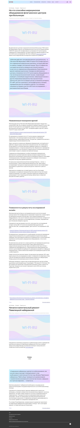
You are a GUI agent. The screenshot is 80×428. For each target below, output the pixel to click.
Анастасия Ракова (41, 54)
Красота (44, 2)
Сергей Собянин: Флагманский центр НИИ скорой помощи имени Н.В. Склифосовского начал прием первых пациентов (29, 231)
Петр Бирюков (29, 347)
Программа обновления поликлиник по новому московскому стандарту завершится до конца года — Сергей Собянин (29, 298)
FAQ (9, 412)
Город (48, 2)
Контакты (10, 417)
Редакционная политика (13, 419)
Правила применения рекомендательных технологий (18, 421)
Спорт (56, 2)
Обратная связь (12, 416)
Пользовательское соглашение (14, 414)
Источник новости (46, 302)
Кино (31, 2)
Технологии (37, 2)
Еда (53, 2)
